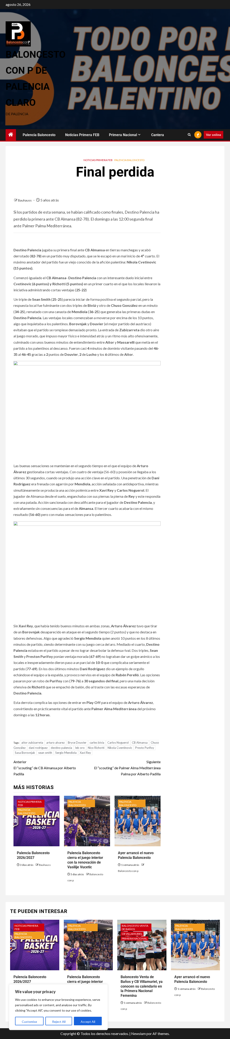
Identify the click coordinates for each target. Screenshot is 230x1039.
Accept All (88, 1022)
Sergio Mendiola (66, 752)
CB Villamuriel (132, 933)
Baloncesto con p (128, 871)
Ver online (213, 135)
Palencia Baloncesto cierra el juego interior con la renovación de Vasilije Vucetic (85, 860)
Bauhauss (25, 200)
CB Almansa (140, 742)
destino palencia (61, 747)
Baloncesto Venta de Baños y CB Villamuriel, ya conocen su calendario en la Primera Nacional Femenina (142, 986)
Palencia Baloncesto (39, 135)
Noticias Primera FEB (82, 135)
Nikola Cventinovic (120, 747)
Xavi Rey (85, 752)
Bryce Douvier (77, 742)
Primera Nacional (123, 135)
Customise (29, 1022)
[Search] (189, 134)
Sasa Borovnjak (25, 752)
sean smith (45, 752)
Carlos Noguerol (118, 742)
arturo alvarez (55, 742)
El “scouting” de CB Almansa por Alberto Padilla (44, 768)
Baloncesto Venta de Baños (135, 927)
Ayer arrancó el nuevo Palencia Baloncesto (136, 855)
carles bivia (97, 742)
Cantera (157, 135)
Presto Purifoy (144, 747)
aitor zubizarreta (32, 742)
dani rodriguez (38, 747)
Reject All (59, 1022)
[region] (58, 1007)
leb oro (80, 747)
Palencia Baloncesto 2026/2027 (33, 855)
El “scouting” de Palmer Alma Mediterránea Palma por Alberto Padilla (127, 768)
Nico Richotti (96, 747)
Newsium (138, 1033)
